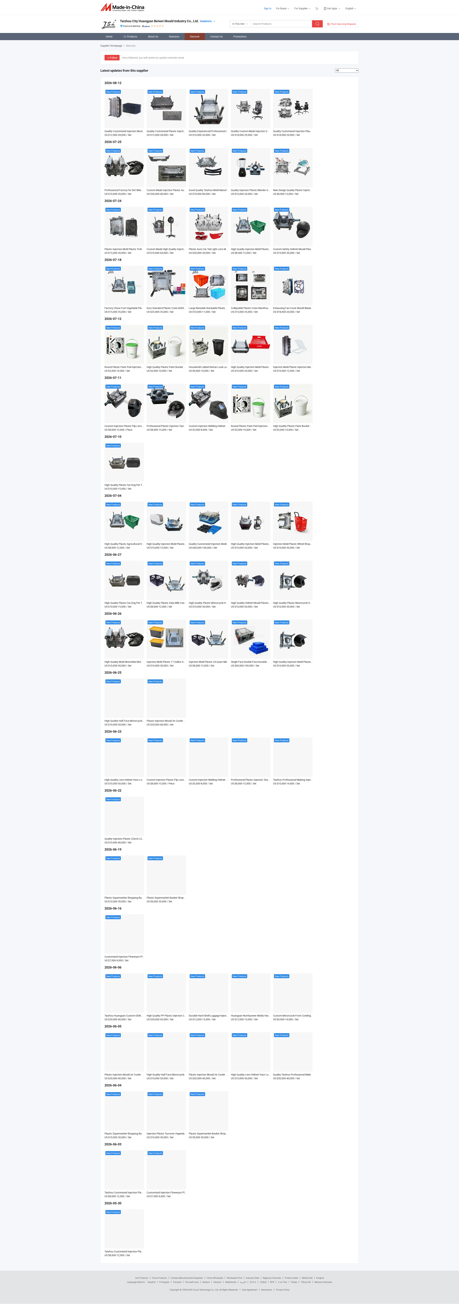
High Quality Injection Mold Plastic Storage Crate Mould (261, 249)
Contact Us (216, 36)
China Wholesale (215, 1277)
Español (151, 1282)
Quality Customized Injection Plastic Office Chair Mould (303, 131)
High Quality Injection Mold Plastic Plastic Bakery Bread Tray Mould (268, 367)
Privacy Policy (283, 1289)
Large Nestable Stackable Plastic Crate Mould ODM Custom (222, 308)
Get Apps (332, 8)
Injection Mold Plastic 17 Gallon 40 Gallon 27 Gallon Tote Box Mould (184, 661)
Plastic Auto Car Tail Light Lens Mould (210, 249)
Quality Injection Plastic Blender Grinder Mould (256, 190)
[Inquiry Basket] (317, 8)
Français (177, 1282)
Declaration (266, 1289)
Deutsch (217, 1282)
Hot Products (141, 1277)
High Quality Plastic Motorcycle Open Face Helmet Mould (304, 603)
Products (132, 36)
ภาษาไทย (282, 1282)
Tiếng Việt (306, 1282)
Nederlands (230, 1282)
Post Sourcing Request (343, 24)
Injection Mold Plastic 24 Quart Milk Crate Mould (215, 661)
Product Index (291, 1277)
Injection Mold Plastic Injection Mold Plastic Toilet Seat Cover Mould (310, 367)
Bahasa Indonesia (323, 1282)
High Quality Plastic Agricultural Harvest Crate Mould (134, 544)
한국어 (253, 1282)
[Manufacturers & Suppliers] (123, 7)
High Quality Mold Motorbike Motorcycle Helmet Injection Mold (139, 661)
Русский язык (192, 1282)
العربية (243, 1282)
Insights (320, 1277)
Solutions (174, 36)
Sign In (267, 8)
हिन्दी (272, 1282)
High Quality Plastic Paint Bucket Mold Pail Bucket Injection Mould (183, 367)
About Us (153, 36)
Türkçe (294, 1282)
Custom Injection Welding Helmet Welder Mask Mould (218, 426)
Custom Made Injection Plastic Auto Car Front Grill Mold (177, 190)
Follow (113, 57)
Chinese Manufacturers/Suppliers (187, 1277)
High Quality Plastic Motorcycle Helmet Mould (214, 603)
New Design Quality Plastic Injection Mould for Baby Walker (305, 190)
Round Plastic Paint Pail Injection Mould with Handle (133, 367)
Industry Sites (252, 1277)
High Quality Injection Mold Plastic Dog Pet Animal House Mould (182, 544)
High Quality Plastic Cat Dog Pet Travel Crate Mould (133, 485)
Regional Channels (272, 1277)
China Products (159, 1277)
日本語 (263, 1282)
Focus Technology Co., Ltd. (206, 1289)
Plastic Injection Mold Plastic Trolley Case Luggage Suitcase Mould (141, 249)
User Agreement (249, 1289)
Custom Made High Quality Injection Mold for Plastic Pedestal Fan (183, 249)
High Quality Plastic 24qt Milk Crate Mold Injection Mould (178, 603)
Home (109, 36)
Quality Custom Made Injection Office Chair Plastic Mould (262, 131)
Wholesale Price (234, 1277)
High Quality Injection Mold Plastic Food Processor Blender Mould (267, 544)
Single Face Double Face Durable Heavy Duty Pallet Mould (262, 661)
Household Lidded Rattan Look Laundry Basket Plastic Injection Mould (228, 367)
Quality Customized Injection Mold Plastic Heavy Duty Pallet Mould (225, 544)
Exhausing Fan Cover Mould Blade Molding (296, 308)
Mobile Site (307, 1277)
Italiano (206, 1282)
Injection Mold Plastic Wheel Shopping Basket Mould (302, 544)
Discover (195, 36)
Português (164, 1282)
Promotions (240, 36)
